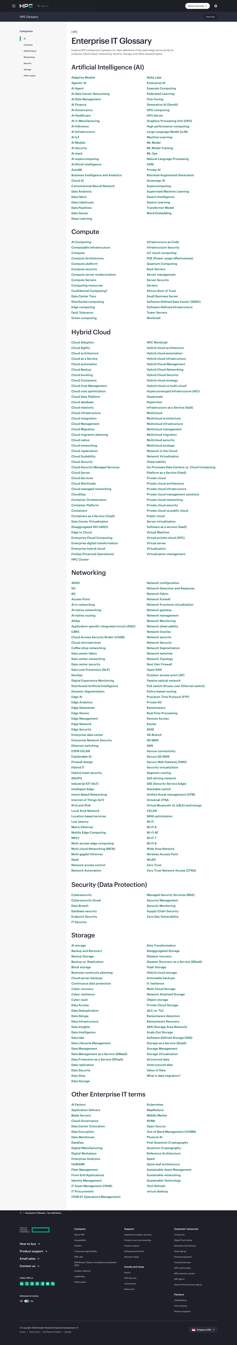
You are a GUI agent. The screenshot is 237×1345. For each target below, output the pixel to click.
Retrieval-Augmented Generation (170, 175)
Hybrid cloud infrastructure (166, 358)
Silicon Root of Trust (161, 291)
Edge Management (84, 718)
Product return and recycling (137, 1240)
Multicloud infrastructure (165, 424)
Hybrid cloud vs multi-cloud (166, 386)
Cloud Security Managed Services (95, 467)
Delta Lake (154, 77)
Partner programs (182, 1311)
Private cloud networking (165, 500)
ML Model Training (160, 148)
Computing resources (87, 285)
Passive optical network (164, 680)
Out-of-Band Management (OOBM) (171, 1131)
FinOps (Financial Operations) (92, 554)
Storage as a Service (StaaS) (166, 1043)
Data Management (84, 1048)
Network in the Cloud (162, 451)
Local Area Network (85, 811)
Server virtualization (161, 521)
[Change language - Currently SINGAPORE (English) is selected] (216, 6)
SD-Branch (154, 735)
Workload (153, 318)
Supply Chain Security (162, 911)
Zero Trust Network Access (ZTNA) (171, 870)
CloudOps (78, 494)
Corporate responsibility (85, 1251)
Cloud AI (77, 180)
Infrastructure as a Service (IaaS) (170, 407)
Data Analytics (81, 191)
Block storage (81, 967)
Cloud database (82, 402)
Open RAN (154, 670)
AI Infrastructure (83, 132)
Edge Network (81, 724)
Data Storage (80, 1081)
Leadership (79, 1276)
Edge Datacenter (83, 707)
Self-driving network (161, 778)
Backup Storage (82, 956)
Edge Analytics (81, 702)
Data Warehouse (83, 1137)
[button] (14, 6)
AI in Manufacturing (85, 121)
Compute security (84, 269)
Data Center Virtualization (89, 521)
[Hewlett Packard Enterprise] (26, 6)
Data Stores (79, 213)
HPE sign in (179, 1279)
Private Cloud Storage (162, 1005)
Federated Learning (160, 94)
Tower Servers (157, 312)
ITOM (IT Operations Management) (95, 1197)
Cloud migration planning (89, 434)
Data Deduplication (85, 1010)
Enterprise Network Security (91, 740)
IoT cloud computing (162, 253)
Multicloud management (164, 429)
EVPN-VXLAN (80, 751)
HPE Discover (130, 1278)
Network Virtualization (163, 456)
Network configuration (163, 583)
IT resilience (155, 983)
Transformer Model (160, 208)
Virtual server (156, 543)
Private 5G (154, 702)
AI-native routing (83, 615)
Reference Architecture (163, 1153)
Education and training (185, 1245)
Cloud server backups (86, 978)
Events (127, 1272)
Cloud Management (85, 424)
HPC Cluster (80, 559)
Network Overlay (159, 632)
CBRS (75, 632)
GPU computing (158, 110)
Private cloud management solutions (173, 494)
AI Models (78, 142)
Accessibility (80, 1240)
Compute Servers (83, 280)
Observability (156, 462)
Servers (152, 285)
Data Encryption (82, 1131)
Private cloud (156, 478)
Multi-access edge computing (92, 843)
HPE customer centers (184, 1273)
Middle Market (157, 1115)
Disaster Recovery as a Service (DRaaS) (174, 962)
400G (75, 583)
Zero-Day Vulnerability (163, 916)
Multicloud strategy (161, 445)
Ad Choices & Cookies (52, 1332)
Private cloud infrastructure (166, 489)
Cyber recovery (82, 989)
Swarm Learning (158, 202)
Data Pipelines (81, 208)
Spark (151, 1159)
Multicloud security (161, 440)
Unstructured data (160, 1065)
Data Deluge (80, 1016)
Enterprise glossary (183, 1257)
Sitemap (67, 1332)
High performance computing (168, 126)
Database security (84, 911)
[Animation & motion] (26, 1301)
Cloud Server (80, 472)
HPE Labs (78, 1257)
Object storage (157, 1000)
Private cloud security (162, 505)
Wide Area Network (160, 849)
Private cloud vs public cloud (167, 510)
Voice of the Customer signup (188, 1284)
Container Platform (85, 505)
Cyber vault (79, 1000)
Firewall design (82, 762)
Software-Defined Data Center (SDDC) (174, 302)
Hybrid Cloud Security (162, 375)
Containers (79, 510)
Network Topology (160, 659)
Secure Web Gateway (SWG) (167, 762)
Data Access (80, 1005)
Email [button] (27, 1258)
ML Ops (152, 153)
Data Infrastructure (85, 1021)
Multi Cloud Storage (161, 989)
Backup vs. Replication (87, 962)
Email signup (180, 1251)
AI (25, 38)
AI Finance (78, 104)
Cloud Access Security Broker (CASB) (98, 637)
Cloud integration (84, 418)
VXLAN (152, 811)
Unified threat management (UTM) (171, 794)
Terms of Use (34, 1332)
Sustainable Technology (164, 1180)
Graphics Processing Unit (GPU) (169, 121)
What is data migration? (163, 1076)
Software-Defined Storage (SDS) (169, 1038)
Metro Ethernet (82, 827)
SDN (150, 745)
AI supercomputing (85, 159)
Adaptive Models (83, 77)
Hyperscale (155, 396)
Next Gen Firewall (159, 664)
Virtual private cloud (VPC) (166, 538)
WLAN (151, 859)
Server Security (158, 280)
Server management (161, 274)
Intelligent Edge (82, 789)
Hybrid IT (77, 767)
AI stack (77, 153)
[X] (27, 1284)
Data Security (80, 1070)
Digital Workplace (84, 1153)
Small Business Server (162, 296)
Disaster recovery (159, 956)
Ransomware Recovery (163, 1021)
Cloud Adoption (82, 342)
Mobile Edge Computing (88, 832)
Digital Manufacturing (86, 1148)
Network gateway (159, 610)
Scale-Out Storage (160, 1032)
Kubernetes (155, 1104)
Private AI (153, 170)
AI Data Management (86, 99)
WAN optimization (159, 816)
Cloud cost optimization (88, 391)
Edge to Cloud (81, 532)
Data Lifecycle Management (91, 1043)
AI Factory (78, 1104)
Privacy (23, 1332)
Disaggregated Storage (163, 951)
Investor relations (82, 1271)
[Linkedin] (22, 1284)
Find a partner (180, 1306)
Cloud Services (82, 478)
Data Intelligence (83, 1032)
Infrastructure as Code (163, 242)
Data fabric (79, 197)
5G (73, 588)
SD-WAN (152, 740)
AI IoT (75, 137)
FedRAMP (78, 1164)
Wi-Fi (150, 821)
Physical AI (154, 1137)
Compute (28, 45)
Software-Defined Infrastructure (170, 307)
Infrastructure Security (163, 247)
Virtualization (156, 548)
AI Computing (81, 242)
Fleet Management (84, 1169)
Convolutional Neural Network (93, 186)
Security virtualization (162, 767)
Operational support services (137, 1234)
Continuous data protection (91, 983)
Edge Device (80, 713)
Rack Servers (156, 269)
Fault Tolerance (82, 312)
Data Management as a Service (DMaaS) (99, 1054)
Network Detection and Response (171, 588)
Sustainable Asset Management (169, 1169)
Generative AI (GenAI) (162, 104)
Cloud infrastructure (86, 413)
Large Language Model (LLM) (167, 132)
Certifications (180, 1300)
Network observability (162, 626)
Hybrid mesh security (86, 773)
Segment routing (159, 773)
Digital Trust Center (183, 1240)
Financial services (182, 1262)
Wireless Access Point (162, 854)
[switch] (25, 1301)
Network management (162, 615)
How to (28, 1243)
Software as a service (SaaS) (167, 527)
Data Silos (78, 1076)
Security (27, 63)
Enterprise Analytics (85, 1159)
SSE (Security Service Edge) (166, 783)
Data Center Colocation (88, 1126)
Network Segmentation (163, 648)
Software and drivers (134, 1251)
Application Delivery (85, 1110)
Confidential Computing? (89, 291)
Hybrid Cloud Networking (165, 369)
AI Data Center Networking (90, 94)
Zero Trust (154, 865)
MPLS (75, 838)
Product (31, 1251)
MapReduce (155, 1110)
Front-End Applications (87, 1175)
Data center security (85, 664)
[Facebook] (42, 1284)
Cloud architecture (85, 353)
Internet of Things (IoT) (87, 800)
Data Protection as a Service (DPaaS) (97, 1059)
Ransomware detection (163, 1016)
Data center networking (88, 659)
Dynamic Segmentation (88, 691)
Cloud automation (84, 364)
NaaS (75, 859)
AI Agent (77, 88)
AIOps (75, 621)
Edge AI (76, 697)
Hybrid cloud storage (162, 972)
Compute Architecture (87, 258)
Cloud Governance (84, 1121)
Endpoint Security (84, 916)
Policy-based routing (161, 691)
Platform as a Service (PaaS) (166, 472)
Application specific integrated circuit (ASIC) (103, 626)
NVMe (151, 1121)
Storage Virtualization (162, 1054)
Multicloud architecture (164, 418)
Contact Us (179, 1234)
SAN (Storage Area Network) (167, 1027)
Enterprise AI (156, 83)
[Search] (38, 5)
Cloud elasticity (82, 407)
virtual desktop (157, 1191)
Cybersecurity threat (86, 900)
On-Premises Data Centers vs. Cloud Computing (181, 467)
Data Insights (80, 1027)
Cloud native (80, 440)
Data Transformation (161, 945)
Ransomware (156, 707)
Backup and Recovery (86, 951)
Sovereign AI (156, 180)
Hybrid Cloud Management (166, 364)
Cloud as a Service (84, 358)
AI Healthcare (81, 115)
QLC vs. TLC (155, 1010)
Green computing (84, 318)
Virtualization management (166, 554)
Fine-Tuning (155, 99)
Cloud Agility (80, 348)
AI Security (79, 148)
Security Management (162, 900)
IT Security (79, 922)
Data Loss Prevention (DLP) (90, 670)
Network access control (88, 865)
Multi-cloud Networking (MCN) (93, 849)
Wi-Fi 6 (152, 827)
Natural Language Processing (168, 159)
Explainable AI (81, 756)
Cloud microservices (86, 642)
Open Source (156, 1126)
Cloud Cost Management (89, 386)
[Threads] (37, 1284)
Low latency (80, 821)
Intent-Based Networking (89, 794)
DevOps (77, 675)
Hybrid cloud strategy (162, 380)
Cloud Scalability (83, 456)
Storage (27, 69)
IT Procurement (82, 1191)
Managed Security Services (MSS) (171, 895)
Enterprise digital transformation (94, 543)
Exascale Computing (161, 88)
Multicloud (154, 413)
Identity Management (86, 1180)
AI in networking (83, 604)
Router (152, 724)
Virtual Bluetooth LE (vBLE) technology (174, 805)
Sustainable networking (164, 1175)
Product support (132, 1245)
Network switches (159, 653)
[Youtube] (48, 1284)
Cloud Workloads (83, 483)
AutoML (76, 170)
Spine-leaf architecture (163, 1164)
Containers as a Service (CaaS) (93, 516)
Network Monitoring (161, 621)
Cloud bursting (82, 375)
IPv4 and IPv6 (80, 805)
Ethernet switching (85, 745)
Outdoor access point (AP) (165, 675)
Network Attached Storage (166, 994)
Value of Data (156, 1070)
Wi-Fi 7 (151, 838)
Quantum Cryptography (164, 1148)
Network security (159, 637)
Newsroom (129, 1289)
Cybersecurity (81, 895)
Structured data (158, 1059)
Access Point (80, 599)
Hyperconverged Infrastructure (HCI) (173, 391)
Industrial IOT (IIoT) (85, 783)
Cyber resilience (83, 994)
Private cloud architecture (165, 483)
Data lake (77, 1038)
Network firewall (158, 599)
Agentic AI (78, 83)
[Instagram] (32, 1284)
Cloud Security (82, 462)
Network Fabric (157, 594)
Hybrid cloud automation (164, 353)
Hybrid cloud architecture (165, 348)
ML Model (154, 142)
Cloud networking (84, 445)
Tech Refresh (156, 1186)
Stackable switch (159, 789)
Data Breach (80, 906)
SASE (150, 729)
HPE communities (182, 1268)
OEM (150, 164)
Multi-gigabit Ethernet (87, 854)
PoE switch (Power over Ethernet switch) (176, 686)
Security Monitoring (161, 906)
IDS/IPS (76, 778)
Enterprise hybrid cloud (88, 548)
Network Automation (86, 870)
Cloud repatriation (84, 451)
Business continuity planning (92, 972)
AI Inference (80, 126)
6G (73, 594)
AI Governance (82, 110)
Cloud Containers (84, 380)
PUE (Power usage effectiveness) (170, 258)
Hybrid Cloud (30, 51)
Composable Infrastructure (90, 247)
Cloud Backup (81, 369)
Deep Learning (81, 218)
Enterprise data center (87, 735)
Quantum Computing (162, 264)
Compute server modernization (93, 274)
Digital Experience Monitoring (92, 680)
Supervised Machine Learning (168, 191)
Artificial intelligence (86, 164)
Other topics (29, 75)
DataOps (77, 1142)
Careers (78, 1245)
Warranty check (131, 1257)
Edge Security (81, 729)
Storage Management (162, 1048)
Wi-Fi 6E (152, 832)
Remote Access (158, 718)
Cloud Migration (83, 429)
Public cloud (156, 516)
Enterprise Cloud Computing (91, 538)
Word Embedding (159, 213)
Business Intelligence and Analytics (96, 175)
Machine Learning (159, 137)
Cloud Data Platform (85, 396)
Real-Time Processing (162, 713)
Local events (130, 1283)
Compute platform (84, 264)
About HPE (79, 1234)
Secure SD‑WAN (158, 756)
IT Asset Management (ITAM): (92, 1186)
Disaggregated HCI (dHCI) (89, 527)
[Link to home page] (21, 1213)
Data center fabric (84, 653)
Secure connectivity (161, 751)
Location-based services (88, 816)
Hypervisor (154, 402)
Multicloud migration (162, 434)
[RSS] (53, 1284)
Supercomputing (159, 186)
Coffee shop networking (88, 648)
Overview (210, 17)
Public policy (80, 1282)
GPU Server (155, 115)
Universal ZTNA (158, 800)
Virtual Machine (158, 532)
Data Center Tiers (83, 296)
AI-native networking (86, 610)
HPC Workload (157, 342)
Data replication (82, 1065)
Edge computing (83, 307)
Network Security (159, 642)
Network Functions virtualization (170, 604)
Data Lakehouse (82, 202)
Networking (29, 57)
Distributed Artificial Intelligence (94, 686)
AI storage (78, 945)
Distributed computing (87, 302)
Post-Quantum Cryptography (167, 1142)
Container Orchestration (89, 500)
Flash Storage (156, 967)
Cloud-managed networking (91, 489)
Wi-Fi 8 (152, 843)
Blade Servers (81, 1115)
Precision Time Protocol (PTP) (168, 697)
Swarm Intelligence (160, 197)
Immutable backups (161, 978)
